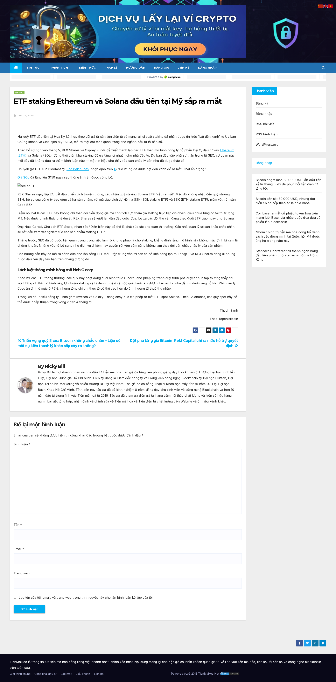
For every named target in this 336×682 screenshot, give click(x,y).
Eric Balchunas (77, 169)
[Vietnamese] (330, 6)
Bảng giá (161, 67)
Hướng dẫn (135, 67)
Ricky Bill (55, 366)
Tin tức (33, 67)
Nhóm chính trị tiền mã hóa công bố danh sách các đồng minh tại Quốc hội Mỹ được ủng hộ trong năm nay (288, 236)
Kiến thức (87, 67)
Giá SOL (23, 177)
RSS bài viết (265, 124)
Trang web (22, 573)
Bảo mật (66, 673)
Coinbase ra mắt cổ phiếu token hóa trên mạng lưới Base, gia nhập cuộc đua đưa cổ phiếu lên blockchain (288, 217)
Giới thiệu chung (20, 673)
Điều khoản (82, 673)
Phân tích (60, 67)
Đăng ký (262, 103)
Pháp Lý (111, 67)
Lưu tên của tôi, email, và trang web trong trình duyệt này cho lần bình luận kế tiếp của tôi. (86, 597)
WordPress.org (267, 144)
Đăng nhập (207, 67)
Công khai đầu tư (45, 673)
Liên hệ (183, 67)
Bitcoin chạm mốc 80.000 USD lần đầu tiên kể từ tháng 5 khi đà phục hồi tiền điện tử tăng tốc (288, 184)
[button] (323, 68)
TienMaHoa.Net (208, 673)
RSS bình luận (267, 134)
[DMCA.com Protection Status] (229, 673)
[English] (325, 6)
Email (19, 549)
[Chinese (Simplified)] (320, 6)
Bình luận (22, 444)
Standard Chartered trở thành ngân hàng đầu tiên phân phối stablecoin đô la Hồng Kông (287, 255)
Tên (18, 525)
